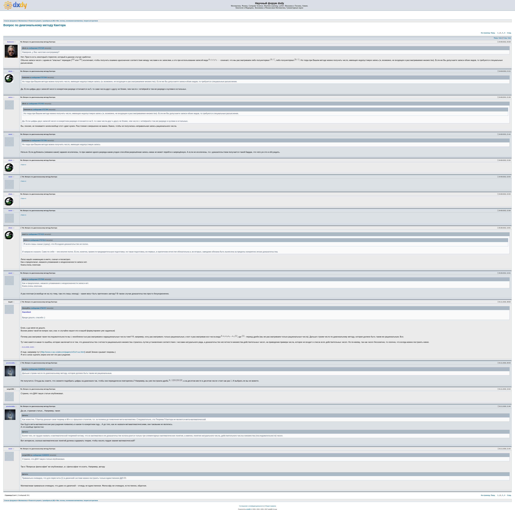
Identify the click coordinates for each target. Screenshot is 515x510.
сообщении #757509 (36, 279)
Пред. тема (498, 38)
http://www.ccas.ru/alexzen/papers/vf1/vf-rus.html (62, 352)
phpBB (248, 509)
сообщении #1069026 (36, 369)
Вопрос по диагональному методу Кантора (34, 25)
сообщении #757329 (36, 48)
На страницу (485, 33)
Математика (23, 500)
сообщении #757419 (36, 234)
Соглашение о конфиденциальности (251, 506)
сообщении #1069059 (40, 455)
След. (509, 33)
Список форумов (10, 500)
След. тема (507, 38)
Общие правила (270, 506)
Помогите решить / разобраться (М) (42, 500)
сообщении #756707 (38, 308)
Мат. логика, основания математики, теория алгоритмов (77, 500)
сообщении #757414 (38, 240)
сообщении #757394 (39, 77)
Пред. (493, 33)
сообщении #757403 (36, 104)
